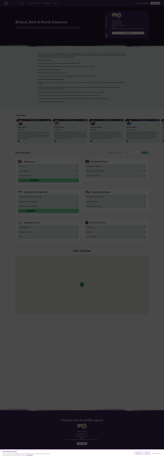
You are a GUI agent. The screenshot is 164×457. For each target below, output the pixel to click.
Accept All (138, 453)
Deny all (147, 453)
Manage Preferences (156, 453)
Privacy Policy (30, 455)
